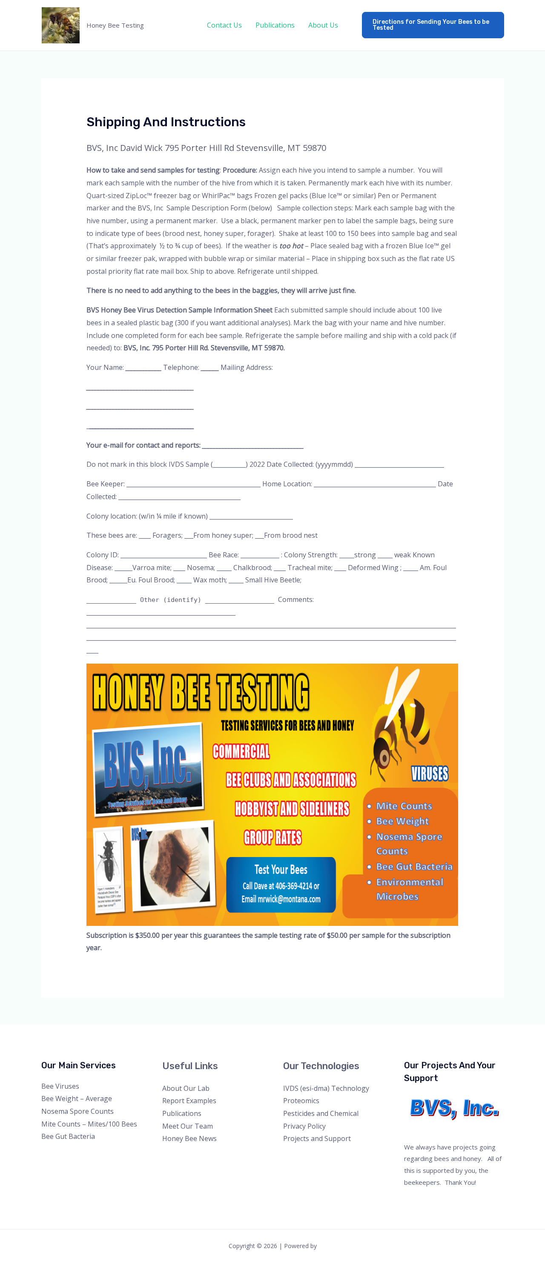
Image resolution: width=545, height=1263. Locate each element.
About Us (323, 25)
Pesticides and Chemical (321, 1113)
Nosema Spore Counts (77, 1111)
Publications (275, 25)
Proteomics (301, 1100)
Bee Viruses (60, 1086)
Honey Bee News (189, 1138)
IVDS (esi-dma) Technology (326, 1088)
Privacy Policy (304, 1126)
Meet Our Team (187, 1126)
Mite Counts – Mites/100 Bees (89, 1124)
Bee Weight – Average (76, 1098)
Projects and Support (317, 1138)
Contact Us (224, 25)
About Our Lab (185, 1088)
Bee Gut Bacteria (68, 1136)
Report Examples (189, 1100)
